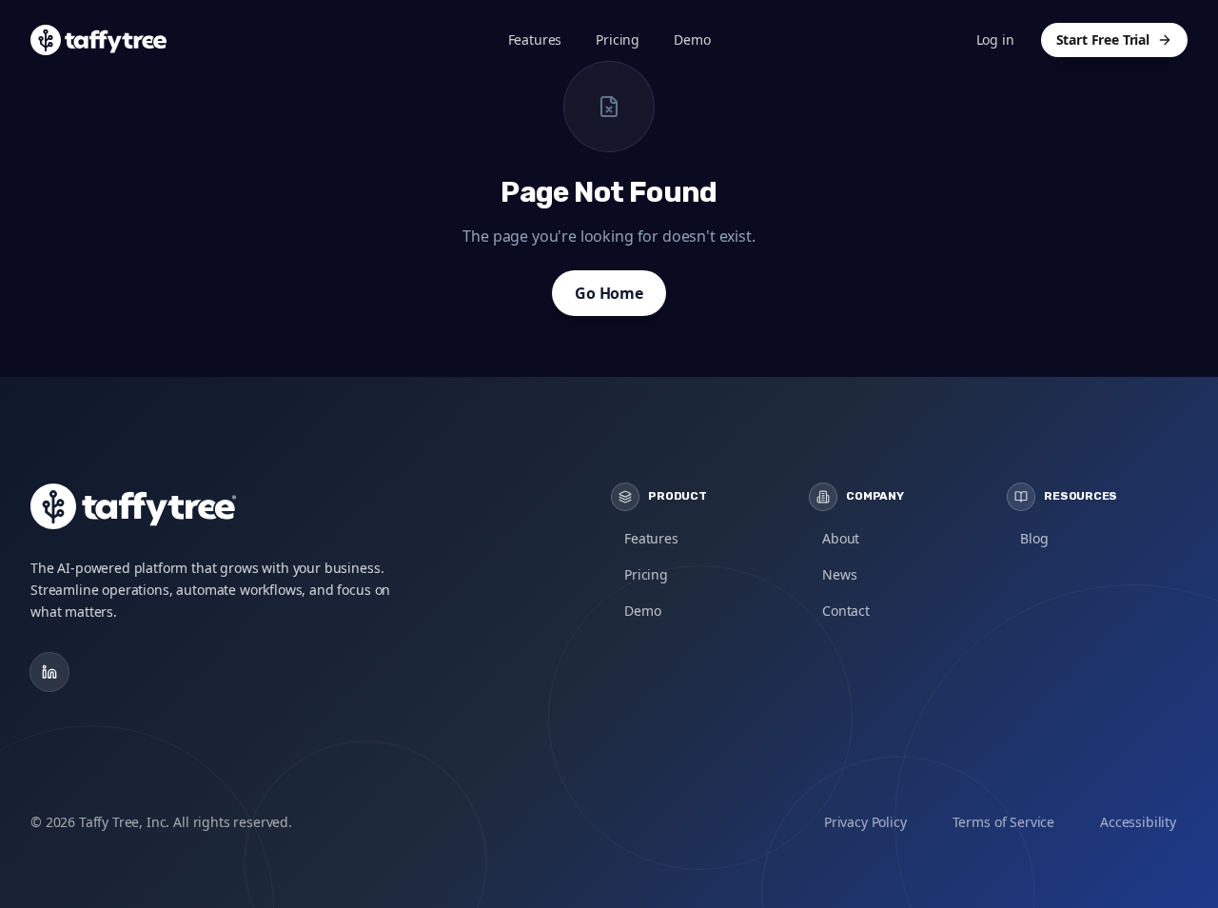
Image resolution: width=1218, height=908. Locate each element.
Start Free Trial (1102, 39)
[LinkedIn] (49, 672)
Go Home (609, 293)
